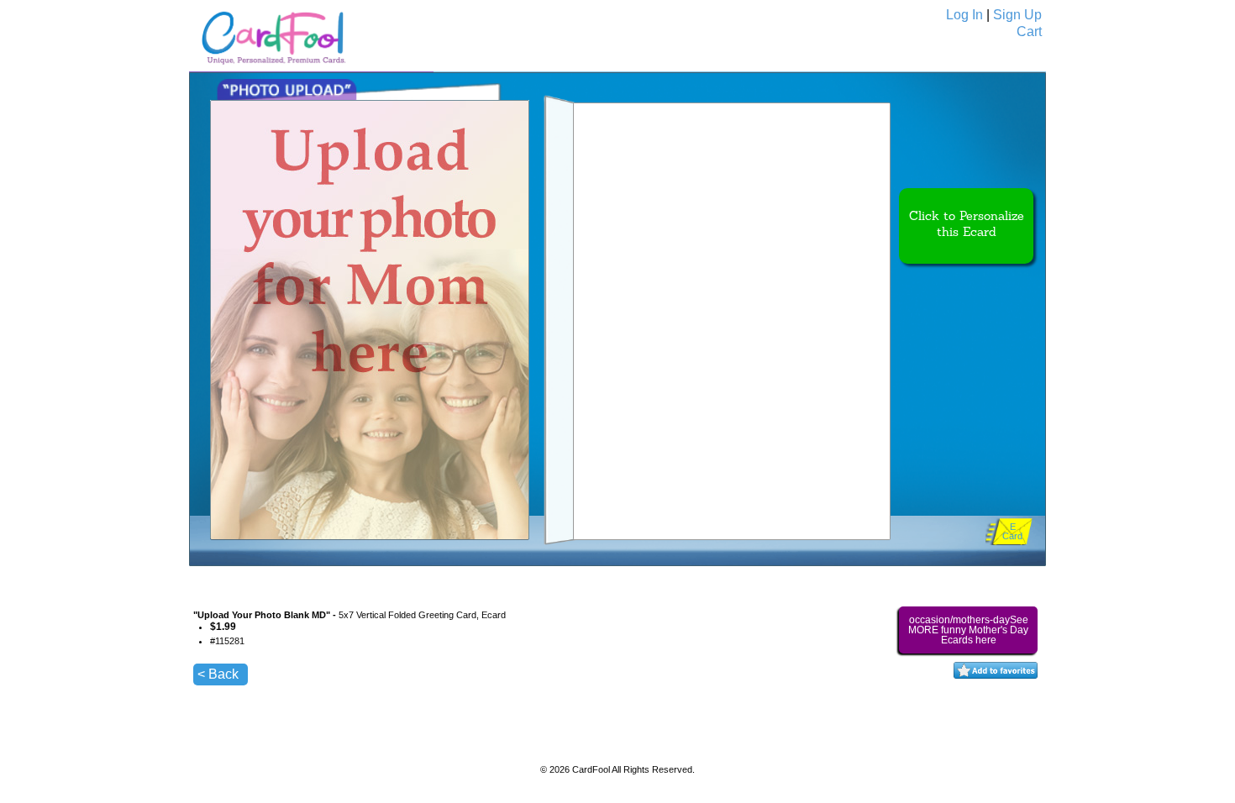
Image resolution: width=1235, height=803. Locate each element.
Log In (964, 15)
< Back (218, 674)
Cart (1029, 31)
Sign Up (1017, 15)
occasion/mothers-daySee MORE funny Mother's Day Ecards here (968, 630)
